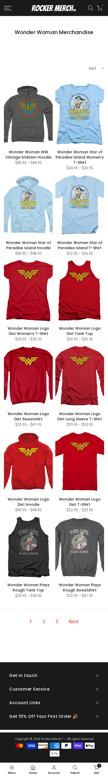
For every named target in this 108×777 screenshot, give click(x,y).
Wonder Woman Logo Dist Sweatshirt (28, 416)
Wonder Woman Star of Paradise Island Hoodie (28, 245)
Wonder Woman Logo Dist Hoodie (28, 502)
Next (74, 621)
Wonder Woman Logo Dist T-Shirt (80, 502)
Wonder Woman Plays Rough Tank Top (28, 587)
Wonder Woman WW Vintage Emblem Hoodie (28, 154)
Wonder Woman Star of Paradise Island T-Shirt (79, 245)
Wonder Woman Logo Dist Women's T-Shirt (28, 331)
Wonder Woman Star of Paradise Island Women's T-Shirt (80, 157)
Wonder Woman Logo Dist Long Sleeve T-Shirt (79, 416)
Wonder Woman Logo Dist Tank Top (80, 331)
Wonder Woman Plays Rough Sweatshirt (80, 587)
